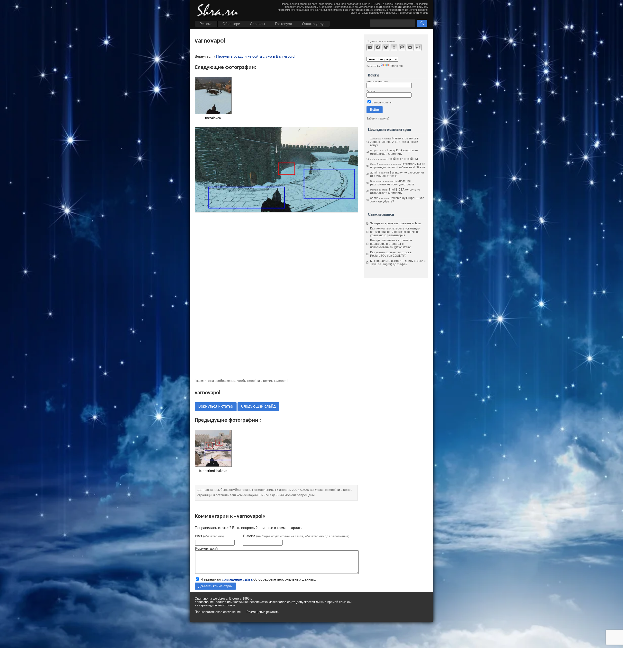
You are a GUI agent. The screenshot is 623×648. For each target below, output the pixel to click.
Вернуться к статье (215, 406)
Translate (396, 66)
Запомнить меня (381, 102)
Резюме (206, 24)
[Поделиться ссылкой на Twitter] (386, 47)
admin (374, 172)
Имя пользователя (377, 81)
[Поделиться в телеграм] (410, 47)
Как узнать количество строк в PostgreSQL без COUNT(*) (391, 254)
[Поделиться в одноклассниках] (394, 47)
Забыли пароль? (378, 118)
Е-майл (296, 536)
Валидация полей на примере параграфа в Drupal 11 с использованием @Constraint (391, 244)
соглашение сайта (237, 579)
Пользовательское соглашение (218, 612)
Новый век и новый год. (402, 159)
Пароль (370, 91)
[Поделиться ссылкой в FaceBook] (378, 47)
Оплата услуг (313, 24)
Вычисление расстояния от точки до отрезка (397, 174)
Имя (209, 536)
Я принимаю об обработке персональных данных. (258, 579)
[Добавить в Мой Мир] (402, 47)
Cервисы (257, 24)
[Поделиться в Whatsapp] (418, 47)
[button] (422, 23)
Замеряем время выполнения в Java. (395, 223)
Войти (374, 109)
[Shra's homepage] (219, 11)
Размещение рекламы (263, 612)
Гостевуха (283, 24)
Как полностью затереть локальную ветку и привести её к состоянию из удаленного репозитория (395, 232)
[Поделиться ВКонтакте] (369, 47)
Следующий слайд (258, 406)
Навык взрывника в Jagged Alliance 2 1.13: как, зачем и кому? (394, 142)
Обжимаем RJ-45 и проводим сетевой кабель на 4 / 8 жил (397, 165)
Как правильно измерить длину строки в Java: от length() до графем (397, 262)
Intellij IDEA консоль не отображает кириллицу (394, 152)
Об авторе (231, 24)
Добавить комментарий (215, 586)
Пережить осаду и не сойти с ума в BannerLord (255, 56)
